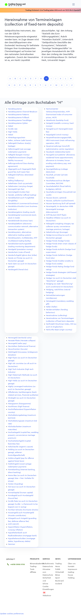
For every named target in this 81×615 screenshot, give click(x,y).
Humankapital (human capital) (20, 492)
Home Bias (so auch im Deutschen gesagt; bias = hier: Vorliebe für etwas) (22, 478)
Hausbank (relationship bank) (58, 152)
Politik (57, 569)
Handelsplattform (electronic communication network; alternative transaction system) (23, 226)
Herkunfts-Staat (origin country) (59, 330)
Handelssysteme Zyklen (18, 123)
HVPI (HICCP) (13, 524)
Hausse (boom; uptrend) (56, 198)
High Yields (12, 132)
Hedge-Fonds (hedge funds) (58, 241)
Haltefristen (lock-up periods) (20, 183)
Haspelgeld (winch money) (57, 135)
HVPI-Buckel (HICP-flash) (56, 215)
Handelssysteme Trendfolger (20, 120)
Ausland (58, 584)
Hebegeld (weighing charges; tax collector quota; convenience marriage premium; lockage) (60, 226)
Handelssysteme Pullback (18, 117)
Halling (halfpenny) (16, 180)
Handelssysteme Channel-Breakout (22, 112)
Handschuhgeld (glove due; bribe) (22, 255)
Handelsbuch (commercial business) (23, 203)
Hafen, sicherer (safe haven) (19, 140)
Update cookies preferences (12, 613)
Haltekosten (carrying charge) (20, 186)
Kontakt (71, 566)
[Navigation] (73, 4)
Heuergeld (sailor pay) (17, 343)
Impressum (72, 569)
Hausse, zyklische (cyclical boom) (60, 201)
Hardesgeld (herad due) (18, 269)
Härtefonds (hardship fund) (57, 120)
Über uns (72, 563)
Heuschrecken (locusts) (18, 349)
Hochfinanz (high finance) (18, 406)
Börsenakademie (37, 563)
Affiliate (33, 572)
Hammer (11, 544)
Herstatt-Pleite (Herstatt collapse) (22, 340)
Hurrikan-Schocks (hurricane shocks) (23, 510)
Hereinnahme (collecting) (56, 315)
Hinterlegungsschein (16, 137)
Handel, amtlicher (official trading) (22, 195)
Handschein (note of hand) (19, 252)
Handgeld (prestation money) (20, 249)
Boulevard (59, 581)
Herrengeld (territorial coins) (20, 338)
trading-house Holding (71, 575)
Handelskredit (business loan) (20, 221)
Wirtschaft (59, 572)
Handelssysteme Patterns (18, 114)
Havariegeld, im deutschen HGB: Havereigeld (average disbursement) (59, 209)
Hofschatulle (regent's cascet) (20, 447)
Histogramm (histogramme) (19, 404)
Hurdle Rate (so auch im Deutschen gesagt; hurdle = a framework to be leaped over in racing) (23, 504)
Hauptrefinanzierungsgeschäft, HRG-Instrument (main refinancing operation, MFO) (60, 140)
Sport (57, 578)
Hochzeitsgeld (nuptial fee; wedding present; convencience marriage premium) (23, 435)
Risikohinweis (48, 563)
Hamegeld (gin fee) (16, 189)
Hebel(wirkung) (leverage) (57, 232)
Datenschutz (48, 566)
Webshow (47, 595)
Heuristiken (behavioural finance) (22, 346)
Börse (57, 575)
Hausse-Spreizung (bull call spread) (60, 203)
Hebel (10, 126)
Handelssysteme (15, 109)
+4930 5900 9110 (17, 564)
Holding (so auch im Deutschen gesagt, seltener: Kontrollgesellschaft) (21, 452)
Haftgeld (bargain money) (19, 155)
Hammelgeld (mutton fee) (19, 192)
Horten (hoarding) (15, 484)
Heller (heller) (51, 307)
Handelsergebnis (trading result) (21, 212)
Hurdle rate (12, 129)
